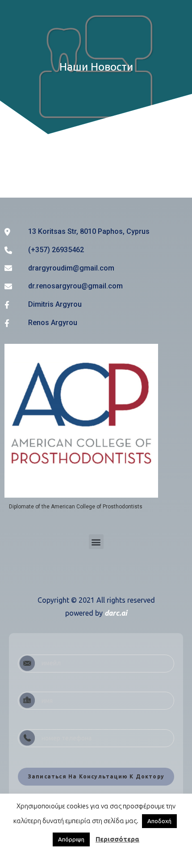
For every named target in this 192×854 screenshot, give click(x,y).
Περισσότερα (117, 839)
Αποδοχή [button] (159, 821)
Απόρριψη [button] (71, 839)
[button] (96, 541)
